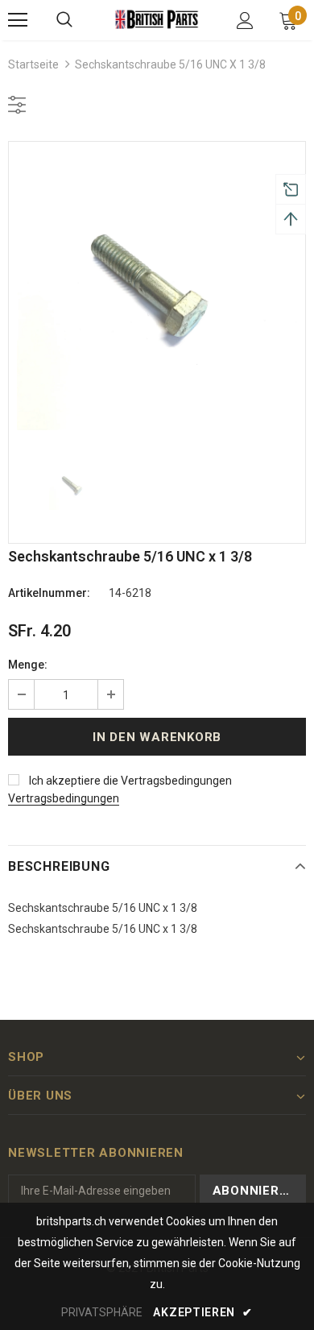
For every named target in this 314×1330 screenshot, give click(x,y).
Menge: (28, 664)
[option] (157, 290)
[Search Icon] (64, 20)
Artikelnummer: (49, 592)
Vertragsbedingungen (63, 798)
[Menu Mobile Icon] (17, 20)
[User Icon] (245, 20)
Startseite (33, 64)
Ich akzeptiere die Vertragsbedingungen (130, 780)
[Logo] (157, 19)
